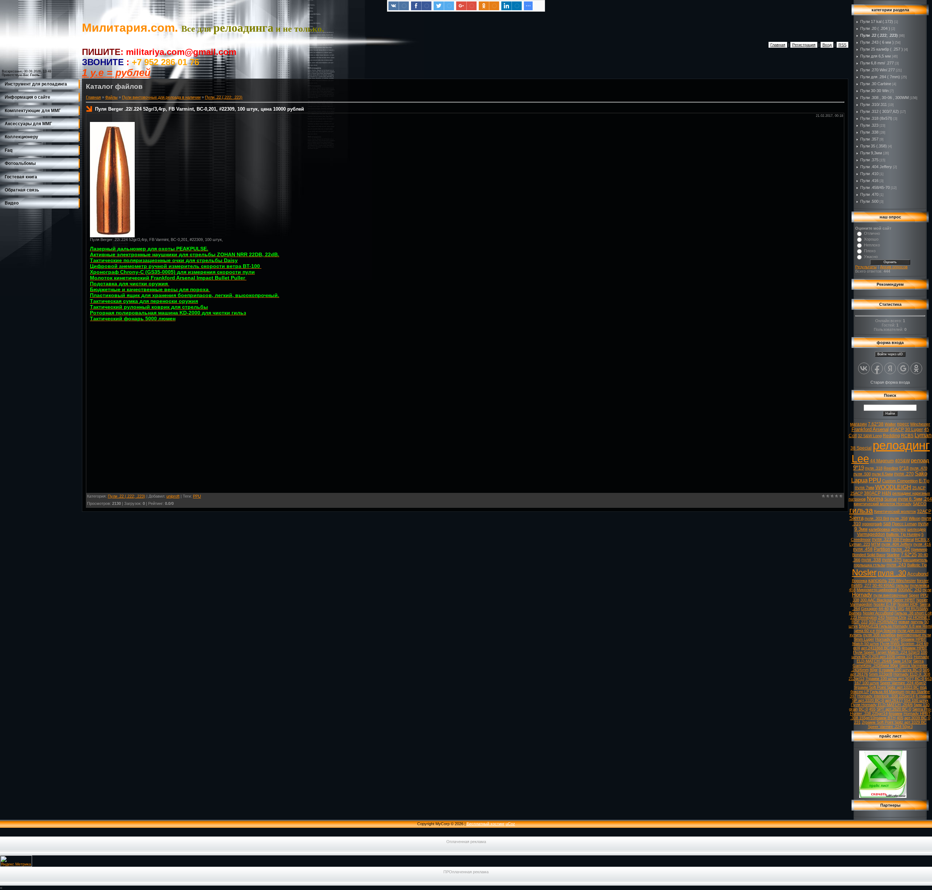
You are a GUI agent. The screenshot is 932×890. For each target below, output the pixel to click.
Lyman (923, 435)
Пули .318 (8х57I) (876, 118)
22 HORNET (919, 617)
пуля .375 (892, 559)
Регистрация (804, 45)
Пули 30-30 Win (874, 90)
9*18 (904, 468)
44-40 (883, 608)
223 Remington (863, 617)
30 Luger (914, 429)
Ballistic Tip (917, 565)
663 (928, 678)
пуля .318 (873, 468)
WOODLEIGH (893, 487)
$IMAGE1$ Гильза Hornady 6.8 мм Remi (895, 626)
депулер (898, 529)
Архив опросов (894, 267)
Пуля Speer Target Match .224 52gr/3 (886, 652)
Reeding (891, 468)
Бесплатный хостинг (486, 824)
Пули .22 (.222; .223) (223, 97)
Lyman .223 (859, 544)
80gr (874, 670)
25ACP (856, 493)
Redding (891, 435)
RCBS (907, 435)
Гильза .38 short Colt (913, 613)
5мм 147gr (902, 661)
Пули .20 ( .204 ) (875, 28)
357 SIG (897, 608)
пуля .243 (896, 564)
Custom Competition (900, 481)
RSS (842, 45)
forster (923, 580)
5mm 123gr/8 (880, 674)
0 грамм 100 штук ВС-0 (900, 670)
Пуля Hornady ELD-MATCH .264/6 (882, 705)
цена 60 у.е (864, 630)
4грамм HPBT (914, 648)
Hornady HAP (887, 639)
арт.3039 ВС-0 (917, 718)
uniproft (172, 496)
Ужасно (871, 256)
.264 (927, 499)
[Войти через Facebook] (877, 368)
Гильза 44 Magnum (887, 691)
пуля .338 (871, 559)
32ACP (924, 511)
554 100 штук (916, 700)
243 (881, 617)
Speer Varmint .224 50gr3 (890, 726)
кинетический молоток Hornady (883, 504)
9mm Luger (864, 639)
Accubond (917, 574)
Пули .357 (869, 139)
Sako (921, 473)
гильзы (902, 585)
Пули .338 (869, 132)
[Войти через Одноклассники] (916, 368)
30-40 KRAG (883, 585)
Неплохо (872, 245)
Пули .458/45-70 (875, 187)
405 (900, 718)
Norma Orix (896, 617)
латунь (917, 622)
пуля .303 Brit (877, 518)
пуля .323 (882, 539)
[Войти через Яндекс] (890, 368)
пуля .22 (900, 549)
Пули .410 (869, 173)
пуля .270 (904, 473)
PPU (197, 496)
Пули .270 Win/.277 (877, 70)
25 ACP (918, 488)
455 (872, 709)
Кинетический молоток (895, 511)
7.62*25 (909, 554)
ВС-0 (863, 709)
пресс (903, 424)
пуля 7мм (864, 487)
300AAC (905, 590)
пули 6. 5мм (910, 499)
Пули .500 (869, 201)
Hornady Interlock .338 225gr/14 (886, 696)
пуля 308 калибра (879, 635)
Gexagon (869, 608)
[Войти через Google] (903, 368)
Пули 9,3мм (871, 153)
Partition (882, 549)
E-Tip (924, 480)
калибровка (879, 529)
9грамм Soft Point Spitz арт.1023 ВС (886, 687)
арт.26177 (894, 700)
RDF (856, 622)
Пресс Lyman (904, 524)
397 (853, 696)
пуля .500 (862, 474)
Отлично (872, 233)
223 (864, 622)
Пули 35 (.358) (873, 146)
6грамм (896, 713)
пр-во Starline (917, 691)
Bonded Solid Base (868, 555)
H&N (886, 493)
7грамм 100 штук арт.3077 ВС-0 (894, 678)
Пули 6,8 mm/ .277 (877, 63)
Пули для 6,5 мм (875, 56)
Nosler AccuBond (878, 613)
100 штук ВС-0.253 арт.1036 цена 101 (890, 654)
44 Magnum (882, 460)
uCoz (510, 824)
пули (927, 590)
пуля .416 (922, 544)
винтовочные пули (914, 635)
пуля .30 (892, 573)
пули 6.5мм (882, 474)
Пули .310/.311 (873, 104)
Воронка (859, 580)
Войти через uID (890, 354)
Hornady (862, 595)
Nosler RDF (908, 604)
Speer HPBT (904, 600)
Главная (777, 45)
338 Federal (903, 539)
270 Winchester (902, 580)
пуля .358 (899, 518)
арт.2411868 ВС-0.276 (881, 648)
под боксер (886, 630)
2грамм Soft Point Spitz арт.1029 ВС (894, 722)
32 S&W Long (870, 436)
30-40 (923, 555)
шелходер (916, 529)
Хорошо (871, 239)
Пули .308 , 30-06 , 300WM (884, 97)
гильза (861, 510)
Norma (875, 499)
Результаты (866, 267)
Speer (914, 595)
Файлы (111, 97)
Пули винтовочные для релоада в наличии (161, 97)
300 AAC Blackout (876, 600)
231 (857, 722)
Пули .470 (869, 194)
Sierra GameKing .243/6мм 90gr (888, 663)
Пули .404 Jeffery (876, 167)
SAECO (920, 504)
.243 (917, 590)
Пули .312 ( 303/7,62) (879, 111)
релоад (920, 460)
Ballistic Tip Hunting (903, 534)
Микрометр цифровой (877, 590)
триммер (919, 549)
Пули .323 (869, 125)
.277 (867, 585)
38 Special (861, 448)
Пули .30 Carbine (875, 84)
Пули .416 (869, 180)
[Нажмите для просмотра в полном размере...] (112, 236)
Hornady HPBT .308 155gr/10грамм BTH (890, 715)
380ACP (872, 493)
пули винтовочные (890, 595)
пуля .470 (918, 468)
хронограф (872, 524)
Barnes (855, 613)
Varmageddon (871, 534)
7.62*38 (876, 424)
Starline (893, 555)
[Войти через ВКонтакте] (864, 368)
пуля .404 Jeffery (896, 544)
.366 (856, 560)
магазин (858, 424)
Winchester (920, 424)
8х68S (856, 585)
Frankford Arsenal (870, 429)
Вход (827, 45)
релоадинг (901, 445)
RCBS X (922, 539)
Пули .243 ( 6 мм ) (877, 42)
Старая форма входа (890, 382)
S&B (887, 524)
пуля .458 (863, 549)
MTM (875, 544)
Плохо (870, 251)
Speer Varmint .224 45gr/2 (903, 683)
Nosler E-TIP (884, 604)
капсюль (877, 580)
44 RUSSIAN (916, 608)
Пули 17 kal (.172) (876, 21)
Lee (860, 458)
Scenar (890, 499)
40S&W (902, 460)
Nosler (864, 572)
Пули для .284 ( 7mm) (880, 77)
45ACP (897, 429)
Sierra (856, 518)
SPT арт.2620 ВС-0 (894, 709)
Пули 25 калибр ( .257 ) (881, 49)
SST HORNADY (883, 622)
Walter (890, 424)
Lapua (859, 480)
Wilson (914, 518)
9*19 (858, 468)
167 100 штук (866, 683)
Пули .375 (869, 160)
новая (904, 622)
